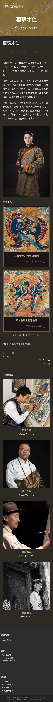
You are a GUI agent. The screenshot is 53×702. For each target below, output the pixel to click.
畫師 (22, 344)
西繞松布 (26, 613)
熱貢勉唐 (17, 344)
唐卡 (8, 344)
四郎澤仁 (26, 552)
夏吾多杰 (26, 491)
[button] (7, 641)
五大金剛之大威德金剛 (26, 256)
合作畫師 (33, 53)
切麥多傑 (26, 430)
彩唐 (11, 344)
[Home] (16, 28)
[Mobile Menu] (48, 5)
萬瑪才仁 (28, 344)
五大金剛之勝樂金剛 (26, 320)
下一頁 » (36, 335)
